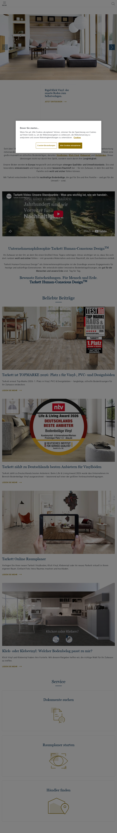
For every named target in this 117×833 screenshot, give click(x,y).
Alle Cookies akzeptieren (70, 145)
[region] (58, 137)
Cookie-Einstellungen (46, 145)
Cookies (77, 138)
